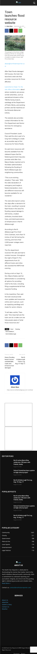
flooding (17, 329)
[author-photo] (15, 380)
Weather (5, 609)
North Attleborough (11, 334)
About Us (5, 600)
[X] (11, 31)
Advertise (5, 602)
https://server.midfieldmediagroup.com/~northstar (20, 390)
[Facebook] (7, 31)
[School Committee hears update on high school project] (7, 473)
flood (11, 329)
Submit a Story (7, 604)
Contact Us (5, 607)
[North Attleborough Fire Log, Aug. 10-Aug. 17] (7, 482)
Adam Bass (9, 26)
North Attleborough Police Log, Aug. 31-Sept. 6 (20, 360)
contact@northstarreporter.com (20, 587)
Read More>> (6, 583)
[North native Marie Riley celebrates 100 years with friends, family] (7, 462)
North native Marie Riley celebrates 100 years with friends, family (22, 462)
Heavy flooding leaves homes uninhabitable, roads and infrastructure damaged (9, 362)
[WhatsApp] (20, 31)
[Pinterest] (16, 31)
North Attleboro (10, 331)
